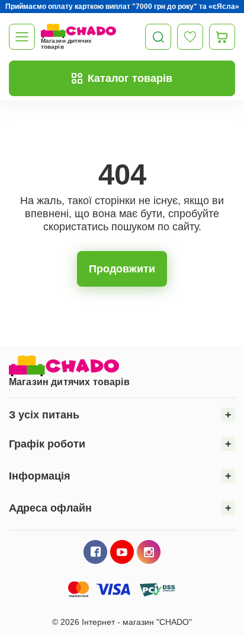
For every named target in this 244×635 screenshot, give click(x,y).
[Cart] (222, 37)
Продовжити (122, 269)
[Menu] (22, 37)
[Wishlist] (190, 37)
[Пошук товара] (158, 37)
